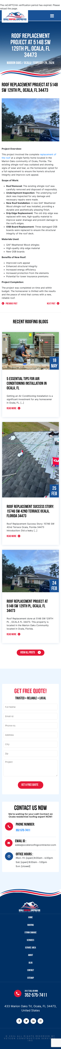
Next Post (51, 304)
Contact (30, 970)
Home (30, 917)
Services (30, 940)
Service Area (30, 948)
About (30, 955)
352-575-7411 (23, 830)
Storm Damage (31, 932)
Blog (30, 963)
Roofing (30, 925)
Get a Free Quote (29, 785)
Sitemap (30, 978)
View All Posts (27, 652)
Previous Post (11, 304)
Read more (11, 408)
